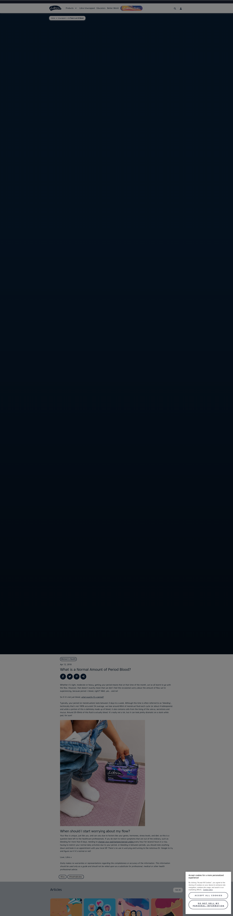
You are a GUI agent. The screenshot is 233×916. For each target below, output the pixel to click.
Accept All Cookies (208, 895)
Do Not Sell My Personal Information (208, 904)
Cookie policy (208, 890)
